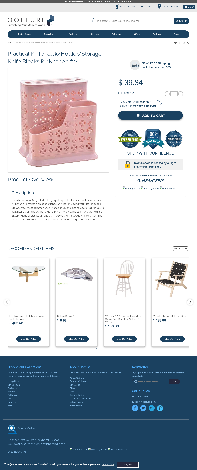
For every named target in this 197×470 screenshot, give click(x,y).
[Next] (190, 302)
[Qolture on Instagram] (184, 43)
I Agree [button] (128, 464)
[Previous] (7, 302)
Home (10, 43)
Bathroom (116, 34)
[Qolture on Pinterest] (188, 43)
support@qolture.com (144, 402)
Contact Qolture (78, 381)
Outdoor (157, 34)
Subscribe (174, 382)
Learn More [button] (108, 464)
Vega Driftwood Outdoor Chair (170, 316)
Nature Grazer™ (65, 316)
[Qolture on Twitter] (175, 43)
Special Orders (26, 428)
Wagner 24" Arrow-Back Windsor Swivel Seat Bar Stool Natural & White (123, 319)
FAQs (72, 388)
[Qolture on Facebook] (180, 43)
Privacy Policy (77, 395)
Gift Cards (75, 385)
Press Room (76, 405)
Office (137, 34)
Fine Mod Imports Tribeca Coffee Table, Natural (27, 318)
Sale (176, 34)
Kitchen (95, 34)
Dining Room (49, 34)
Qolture (21, 451)
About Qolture (77, 378)
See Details (28, 338)
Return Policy (76, 402)
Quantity (126, 93)
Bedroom (73, 34)
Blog (72, 391)
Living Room (24, 34)
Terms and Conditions (81, 398)
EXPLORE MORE (180, 248)
